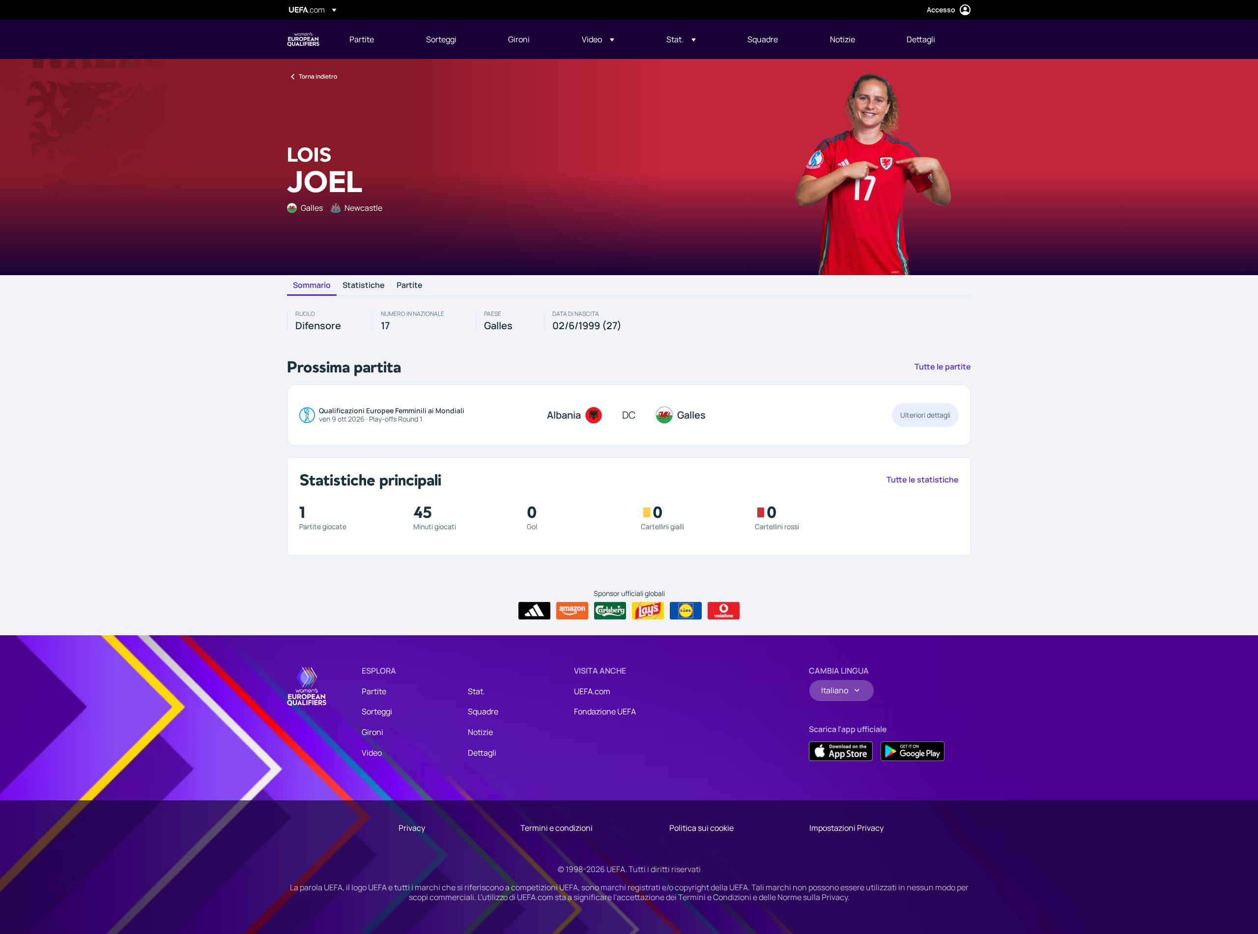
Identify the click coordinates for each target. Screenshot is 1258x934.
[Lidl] (686, 611)
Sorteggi (377, 711)
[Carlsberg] (610, 611)
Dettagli (482, 752)
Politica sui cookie (701, 827)
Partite (410, 285)
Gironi (372, 732)
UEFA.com (592, 691)
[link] (361, 39)
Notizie (480, 732)
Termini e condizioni (556, 827)
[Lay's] (648, 611)
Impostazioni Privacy (846, 827)
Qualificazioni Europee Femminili (303, 39)
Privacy (412, 827)
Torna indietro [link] (318, 76)
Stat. (476, 691)
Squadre (483, 711)
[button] (598, 39)
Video (372, 752)
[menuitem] (375, 39)
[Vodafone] (724, 611)
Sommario (312, 285)
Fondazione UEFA (605, 711)
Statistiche (364, 285)
